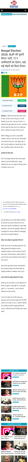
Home (4, 46)
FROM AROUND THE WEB (14, 424)
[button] (2, 10)
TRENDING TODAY (14, 370)
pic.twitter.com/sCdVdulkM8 (9, 208)
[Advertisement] (14, 30)
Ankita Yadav (5, 69)
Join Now (22, 100)
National (11, 46)
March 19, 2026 (16, 212)
